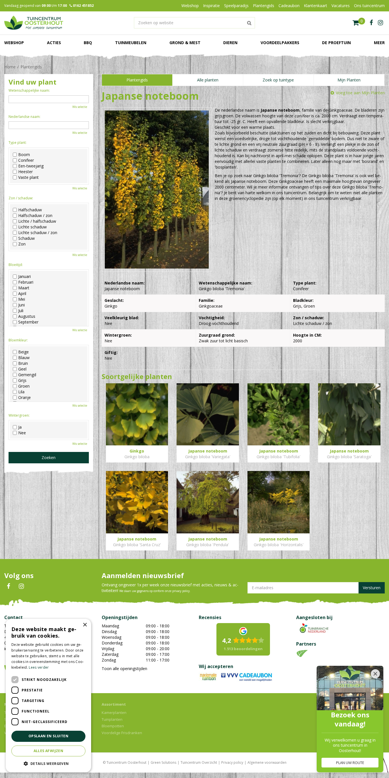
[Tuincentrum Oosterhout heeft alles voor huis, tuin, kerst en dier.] (33, 23)
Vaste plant (28, 177)
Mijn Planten (349, 80)
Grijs (22, 380)
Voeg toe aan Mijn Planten (360, 92)
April (22, 294)
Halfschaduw (30, 210)
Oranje (24, 398)
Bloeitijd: (16, 265)
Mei (21, 299)
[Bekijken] (359, 23)
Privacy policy (232, 762)
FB (8, 586)
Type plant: (17, 142)
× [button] (85, 625)
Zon (22, 244)
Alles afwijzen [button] (49, 750)
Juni (21, 305)
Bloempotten (113, 725)
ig (380, 23)
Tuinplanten (112, 719)
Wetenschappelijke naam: (29, 90)
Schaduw (26, 238)
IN (21, 586)
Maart (23, 288)
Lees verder (39, 667)
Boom (24, 155)
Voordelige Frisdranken (122, 732)
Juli (20, 311)
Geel (22, 369)
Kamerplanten (114, 712)
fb (371, 23)
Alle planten (207, 80)
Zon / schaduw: (21, 198)
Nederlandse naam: (24, 116)
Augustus (26, 316)
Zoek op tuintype (278, 80)
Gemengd (27, 375)
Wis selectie (79, 107)
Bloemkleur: (18, 340)
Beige (23, 352)
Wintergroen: (19, 415)
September (28, 322)
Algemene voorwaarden (266, 762)
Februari (25, 282)
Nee (22, 433)
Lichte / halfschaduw (37, 221)
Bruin (23, 363)
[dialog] (48, 695)
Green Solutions (163, 762)
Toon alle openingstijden (124, 668)
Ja (20, 427)
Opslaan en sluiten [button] (48, 736)
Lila (21, 392)
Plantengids (137, 80)
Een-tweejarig (31, 166)
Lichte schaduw (32, 227)
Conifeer (26, 160)
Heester (25, 172)
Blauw (24, 358)
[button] (48, 763)
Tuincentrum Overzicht (199, 762)
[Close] (375, 673)
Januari (24, 277)
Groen (24, 386)
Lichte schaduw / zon (37, 233)
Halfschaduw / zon (35, 216)
